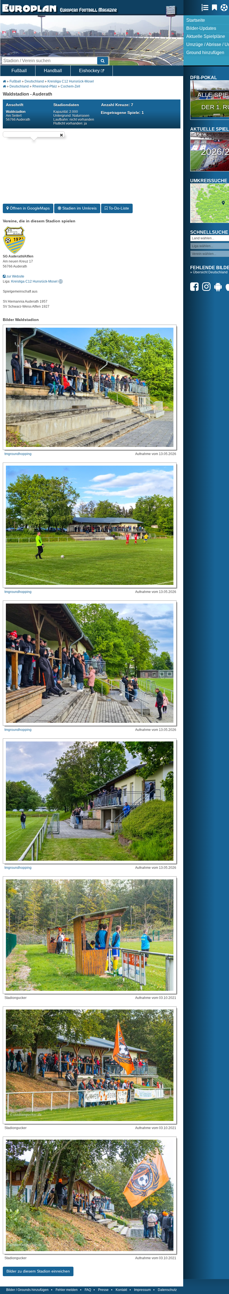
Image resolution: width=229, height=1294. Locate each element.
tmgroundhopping (18, 454)
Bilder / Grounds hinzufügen (27, 1290)
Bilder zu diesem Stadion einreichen (38, 1271)
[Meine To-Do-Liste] (216, 7)
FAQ (88, 1290)
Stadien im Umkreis (79, 208)
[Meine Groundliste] (206, 7)
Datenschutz (167, 1290)
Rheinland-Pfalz (44, 86)
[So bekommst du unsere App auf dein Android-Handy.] (219, 286)
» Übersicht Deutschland (209, 272)
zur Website (15, 276)
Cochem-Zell (70, 86)
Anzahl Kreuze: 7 (117, 105)
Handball (53, 70)
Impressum (142, 1290)
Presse (103, 1290)
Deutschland (34, 81)
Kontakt (121, 1290)
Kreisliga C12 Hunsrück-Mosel (70, 81)
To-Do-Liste (118, 208)
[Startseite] (29, 13)
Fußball (19, 70)
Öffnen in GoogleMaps (29, 208)
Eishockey (90, 70)
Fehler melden (67, 1290)
